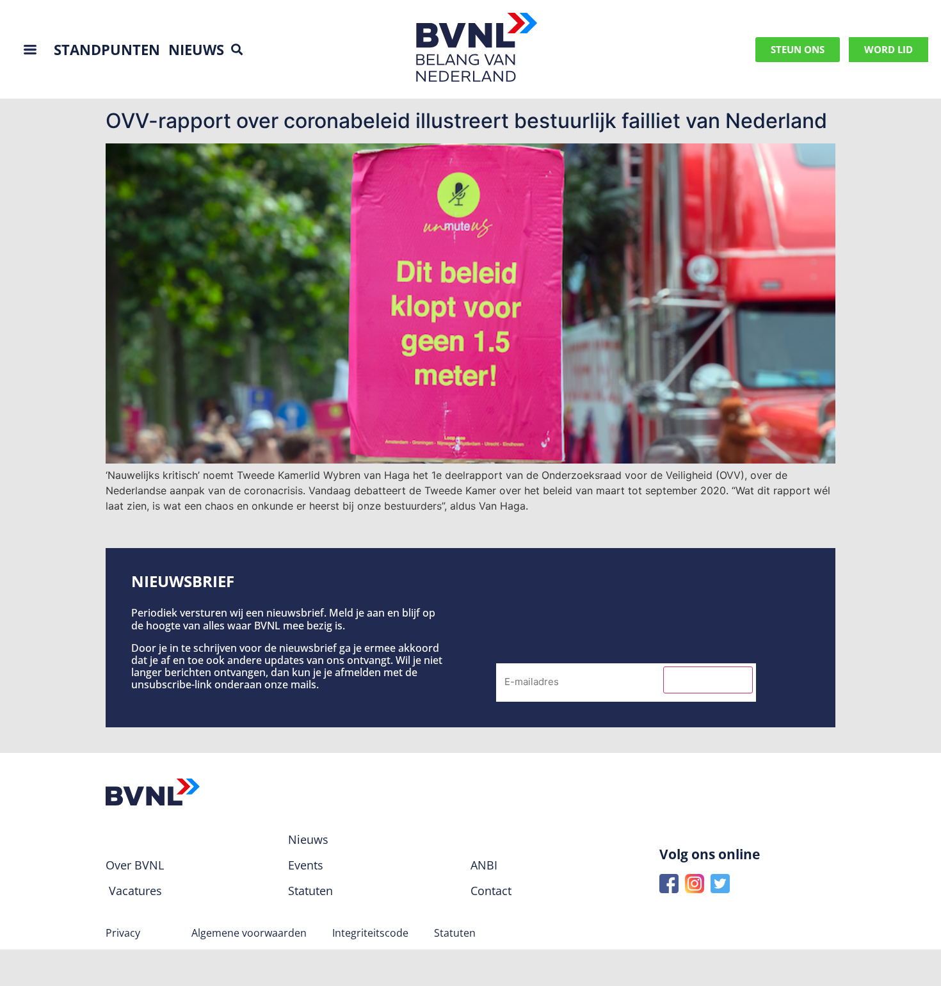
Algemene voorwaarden (249, 933)
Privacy (123, 933)
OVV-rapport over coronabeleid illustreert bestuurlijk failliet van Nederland (466, 120)
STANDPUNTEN (107, 49)
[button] (237, 49)
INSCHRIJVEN (708, 680)
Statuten (455, 933)
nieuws (196, 49)
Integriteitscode (370, 933)
